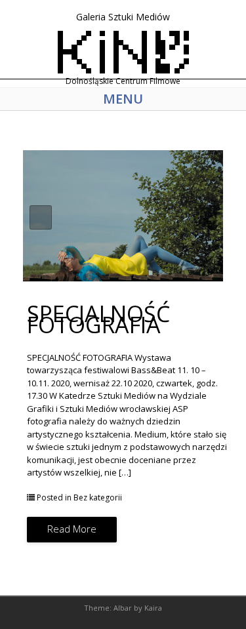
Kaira (153, 608)
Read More (71, 528)
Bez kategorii (97, 497)
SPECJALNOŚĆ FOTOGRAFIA (98, 319)
